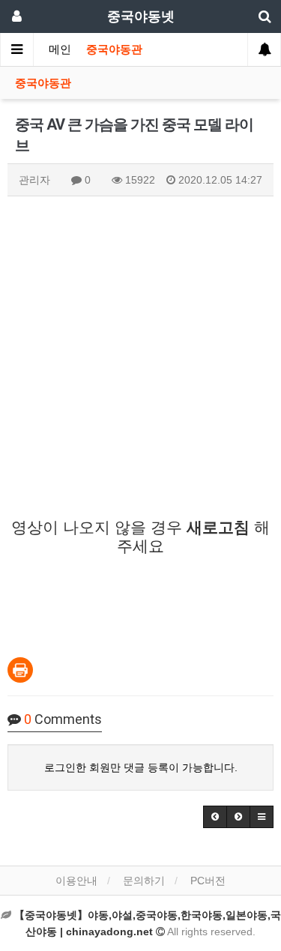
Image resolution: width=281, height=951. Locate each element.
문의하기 (144, 881)
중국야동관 (114, 49)
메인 (60, 49)
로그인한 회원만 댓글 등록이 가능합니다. (141, 767)
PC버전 (208, 881)
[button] (215, 817)
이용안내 (76, 881)
